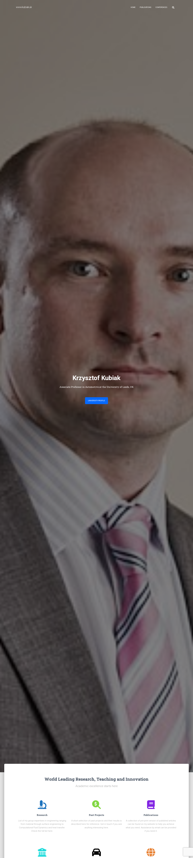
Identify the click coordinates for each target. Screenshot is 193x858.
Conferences (161, 7)
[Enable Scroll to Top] (187, 852)
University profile (96, 400)
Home (133, 7)
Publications (145, 7)
